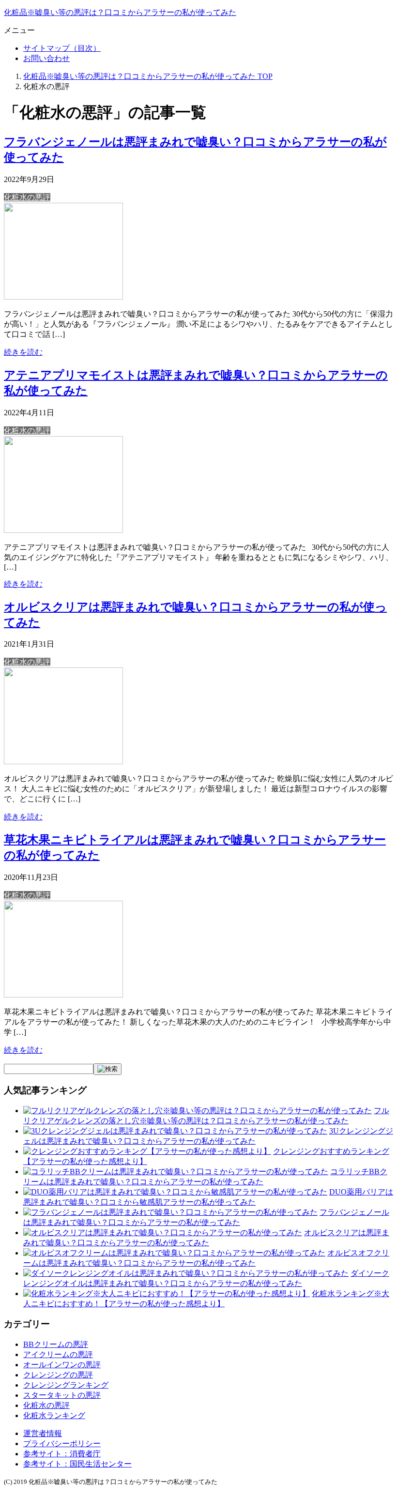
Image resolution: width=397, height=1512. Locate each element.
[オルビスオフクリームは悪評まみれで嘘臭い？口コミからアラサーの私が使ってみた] (174, 1253)
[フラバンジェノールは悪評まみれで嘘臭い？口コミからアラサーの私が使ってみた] (63, 297)
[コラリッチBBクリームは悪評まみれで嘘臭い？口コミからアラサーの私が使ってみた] (175, 1171)
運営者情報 (42, 1433)
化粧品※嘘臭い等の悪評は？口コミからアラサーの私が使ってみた (120, 12)
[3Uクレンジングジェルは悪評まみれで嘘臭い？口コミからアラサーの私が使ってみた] (175, 1131)
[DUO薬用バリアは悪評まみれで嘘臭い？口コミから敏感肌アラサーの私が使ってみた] (175, 1192)
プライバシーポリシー (62, 1443)
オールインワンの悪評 (62, 1365)
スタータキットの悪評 (62, 1395)
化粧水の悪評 (27, 197)
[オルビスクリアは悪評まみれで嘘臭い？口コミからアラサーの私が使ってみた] (63, 761)
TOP (148, 76)
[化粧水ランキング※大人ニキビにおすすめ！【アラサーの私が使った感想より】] (166, 1293)
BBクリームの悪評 (55, 1344)
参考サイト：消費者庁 (62, 1454)
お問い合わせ (46, 58)
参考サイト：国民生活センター (77, 1464)
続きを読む (23, 352)
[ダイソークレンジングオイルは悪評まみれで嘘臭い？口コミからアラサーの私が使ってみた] (186, 1273)
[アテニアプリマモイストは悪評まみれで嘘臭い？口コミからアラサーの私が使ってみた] (63, 530)
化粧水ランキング (54, 1415)
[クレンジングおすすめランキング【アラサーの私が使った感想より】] (147, 1151)
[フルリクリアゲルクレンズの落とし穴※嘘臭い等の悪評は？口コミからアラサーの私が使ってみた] (197, 1110)
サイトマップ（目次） (62, 48)
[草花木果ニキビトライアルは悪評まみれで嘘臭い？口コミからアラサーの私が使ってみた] (63, 995)
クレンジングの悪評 (58, 1375)
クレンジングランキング (65, 1385)
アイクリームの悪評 (58, 1354)
